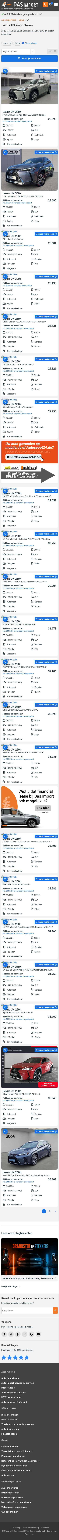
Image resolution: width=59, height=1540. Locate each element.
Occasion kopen (10, 1446)
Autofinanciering (10, 1429)
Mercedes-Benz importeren (16, 1502)
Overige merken (9, 1511)
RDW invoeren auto (11, 1397)
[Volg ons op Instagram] (11, 1334)
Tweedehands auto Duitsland (16, 1451)
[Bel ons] (45, 4)
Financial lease (9, 1433)
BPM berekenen (9, 1414)
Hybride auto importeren (14, 1465)
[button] (4, 1260)
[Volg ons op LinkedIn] (4, 1334)
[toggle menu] (56, 3)
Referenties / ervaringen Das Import (20, 1460)
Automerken (7, 1475)
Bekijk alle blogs (9, 1286)
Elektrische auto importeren (16, 1470)
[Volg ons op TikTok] (24, 1334)
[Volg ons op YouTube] (38, 1334)
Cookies (45, 1527)
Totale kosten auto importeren (17, 1424)
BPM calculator (9, 1419)
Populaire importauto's (13, 1456)
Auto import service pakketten (17, 1383)
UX (16, 43)
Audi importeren (9, 1488)
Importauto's (8, 1387)
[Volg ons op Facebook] (18, 1334)
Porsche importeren (12, 1497)
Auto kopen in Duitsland (13, 1392)
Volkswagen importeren (14, 1507)
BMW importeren (10, 1492)
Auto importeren (10, 1378)
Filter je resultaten (31, 58)
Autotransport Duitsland (14, 1402)
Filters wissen (30, 43)
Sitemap (16, 1527)
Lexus (5, 43)
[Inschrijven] (55, 1310)
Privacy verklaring (31, 1527)
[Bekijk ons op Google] (31, 1334)
